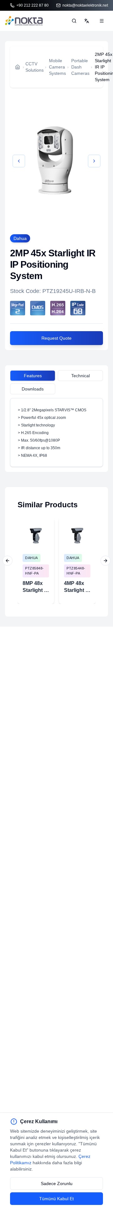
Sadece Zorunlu (57, 1183)
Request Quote (56, 338)
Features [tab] (33, 375)
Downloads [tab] (33, 388)
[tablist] (56, 376)
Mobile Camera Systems (57, 67)
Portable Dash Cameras (80, 67)
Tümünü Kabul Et (56, 1198)
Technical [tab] (80, 375)
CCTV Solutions (34, 67)
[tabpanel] (56, 432)
